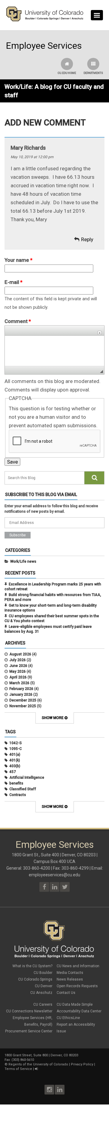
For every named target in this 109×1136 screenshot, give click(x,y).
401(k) (14, 760)
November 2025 (22, 706)
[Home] (45, 20)
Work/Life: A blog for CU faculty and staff (54, 91)
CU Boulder (43, 973)
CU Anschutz (41, 993)
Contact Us (66, 993)
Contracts (17, 795)
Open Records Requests (77, 986)
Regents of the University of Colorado (38, 1064)
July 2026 (17, 660)
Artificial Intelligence (26, 777)
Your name (18, 260)
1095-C (15, 749)
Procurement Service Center (28, 1031)
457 (12, 772)
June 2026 (18, 666)
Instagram (49, 1089)
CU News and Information (78, 966)
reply (87, 239)
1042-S (15, 743)
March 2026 (19, 683)
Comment (18, 321)
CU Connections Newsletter (29, 1011)
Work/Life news (23, 561)
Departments (93, 73)
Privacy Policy (82, 1064)
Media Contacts (70, 973)
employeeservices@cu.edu (54, 874)
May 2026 (17, 671)
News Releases (70, 979)
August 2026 (20, 654)
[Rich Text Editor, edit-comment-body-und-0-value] (54, 351)
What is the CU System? (32, 966)
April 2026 (18, 677)
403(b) (14, 766)
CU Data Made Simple (75, 1004)
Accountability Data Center (79, 1011)
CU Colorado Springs (35, 979)
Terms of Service (18, 1069)
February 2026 (21, 689)
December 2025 (22, 700)
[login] (36, 1069)
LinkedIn (59, 1089)
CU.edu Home (67, 73)
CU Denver (43, 986)
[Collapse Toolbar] (99, 333)
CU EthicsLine (68, 1018)
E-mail (13, 282)
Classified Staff (22, 789)
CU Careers (42, 1004)
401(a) (14, 754)
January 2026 (20, 694)
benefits (16, 783)
